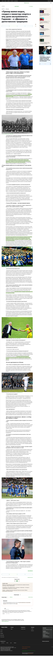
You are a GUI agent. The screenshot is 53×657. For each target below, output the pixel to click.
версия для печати (30, 577)
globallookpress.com (19, 392)
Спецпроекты (23, 627)
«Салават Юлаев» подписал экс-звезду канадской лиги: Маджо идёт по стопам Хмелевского (44, 29)
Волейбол (1, 633)
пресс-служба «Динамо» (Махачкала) (8, 498)
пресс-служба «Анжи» (17, 338)
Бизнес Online (4, 627)
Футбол (1, 631)
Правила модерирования (5, 621)
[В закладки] (35, 26)
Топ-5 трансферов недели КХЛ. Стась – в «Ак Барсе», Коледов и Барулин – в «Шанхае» (45, 36)
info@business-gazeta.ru (46, 633)
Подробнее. (5, 603)
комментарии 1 (17, 6)
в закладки (31, 6)
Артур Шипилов (30, 570)
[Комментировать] (35, 24)
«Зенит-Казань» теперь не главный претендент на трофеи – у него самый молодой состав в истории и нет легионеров (45, 59)
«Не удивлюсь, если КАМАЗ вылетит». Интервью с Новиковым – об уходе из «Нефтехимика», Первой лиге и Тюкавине (15, 588)
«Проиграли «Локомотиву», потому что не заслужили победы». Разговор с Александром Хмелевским (45, 43)
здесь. (17, 603)
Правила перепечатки (24, 648)
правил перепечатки (30, 653)
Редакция (32, 627)
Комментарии (17, 594)
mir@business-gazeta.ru (46, 636)
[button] (40, 64)
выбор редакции (42, 55)
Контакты (32, 630)
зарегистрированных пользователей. (24, 602)
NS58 (5, 608)
